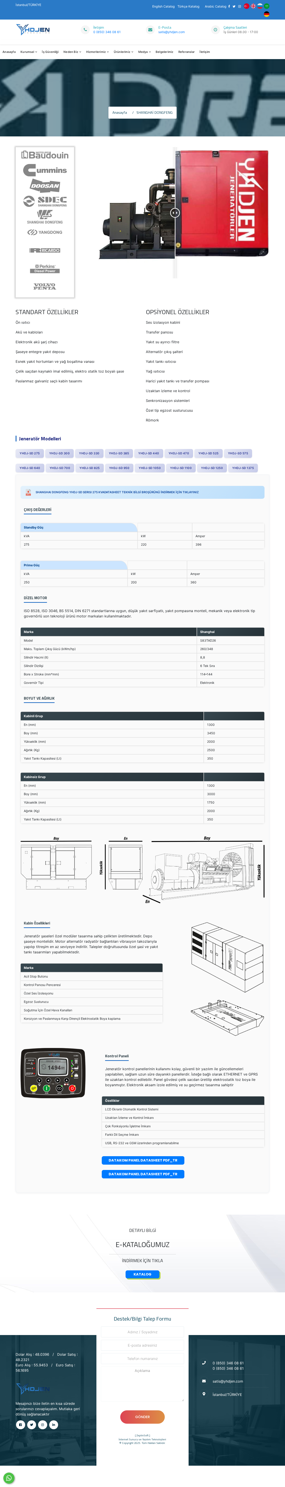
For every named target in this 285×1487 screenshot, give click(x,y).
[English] (253, 5)
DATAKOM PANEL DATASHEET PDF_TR (143, 1160)
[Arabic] (266, 5)
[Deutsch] (266, 13)
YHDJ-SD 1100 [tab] (181, 468)
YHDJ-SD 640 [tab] (30, 468)
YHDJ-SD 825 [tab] (89, 468)
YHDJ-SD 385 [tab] (119, 453)
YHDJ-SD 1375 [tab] (243, 468)
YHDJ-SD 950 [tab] (119, 468)
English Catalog (163, 6)
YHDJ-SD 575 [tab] (238, 453)
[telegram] (31, 1424)
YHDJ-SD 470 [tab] (179, 453)
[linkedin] (53, 1424)
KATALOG (142, 1274)
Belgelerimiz (164, 52)
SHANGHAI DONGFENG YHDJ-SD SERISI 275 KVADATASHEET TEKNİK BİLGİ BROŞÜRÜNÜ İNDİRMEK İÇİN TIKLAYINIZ (116, 492)
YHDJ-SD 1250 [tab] (212, 468)
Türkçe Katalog (188, 6)
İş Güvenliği (50, 52)
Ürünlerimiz (122, 52)
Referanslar (186, 52)
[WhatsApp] (8, 1478)
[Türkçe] (246, 5)
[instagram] (42, 1424)
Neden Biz (70, 52)
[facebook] (20, 1424)
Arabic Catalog (215, 6)
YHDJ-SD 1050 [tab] (150, 468)
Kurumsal (27, 52)
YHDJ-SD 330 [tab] (89, 453)
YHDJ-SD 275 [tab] (30, 453)
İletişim (205, 52)
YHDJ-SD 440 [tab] (148, 453)
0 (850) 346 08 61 (107, 32)
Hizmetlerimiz (96, 52)
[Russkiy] (260, 5)
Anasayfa (9, 52)
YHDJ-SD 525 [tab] (208, 453)
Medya (143, 52)
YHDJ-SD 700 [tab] (60, 468)
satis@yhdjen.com (171, 32)
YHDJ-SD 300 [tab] (59, 453)
